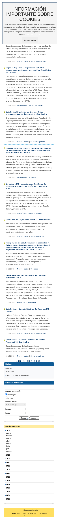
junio (8, 446)
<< (16, 361)
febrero (9, 436)
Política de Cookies (33, 34)
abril (7, 441)
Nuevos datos (23, 61)
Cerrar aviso (30, 40)
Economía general (37, 142)
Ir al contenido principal (30, 2)
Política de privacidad (30, 513)
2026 (8, 431)
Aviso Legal (16, 513)
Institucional (22, 105)
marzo (8, 438)
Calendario (10, 372)
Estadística (21, 213)
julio (7, 449)
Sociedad (32, 177)
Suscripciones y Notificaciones (17, 375)
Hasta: (7, 413)
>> (42, 361)
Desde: (8, 409)
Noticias (9, 368)
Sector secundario (38, 61)
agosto (8, 451)
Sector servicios (35, 213)
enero (8, 433)
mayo (8, 444)
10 (39, 361)
